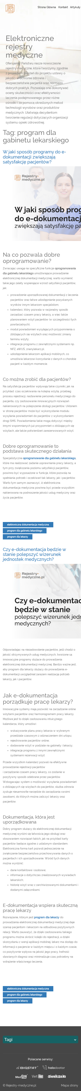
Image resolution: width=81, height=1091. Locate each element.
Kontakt (63, 7)
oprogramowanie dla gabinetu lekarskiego (49, 458)
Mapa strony (69, 1085)
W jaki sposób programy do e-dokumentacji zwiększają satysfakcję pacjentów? (34, 157)
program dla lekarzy (17, 536)
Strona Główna (47, 7)
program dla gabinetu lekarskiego (24, 530)
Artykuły (75, 7)
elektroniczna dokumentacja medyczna (28, 524)
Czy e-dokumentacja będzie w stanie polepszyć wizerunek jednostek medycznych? (34, 554)
